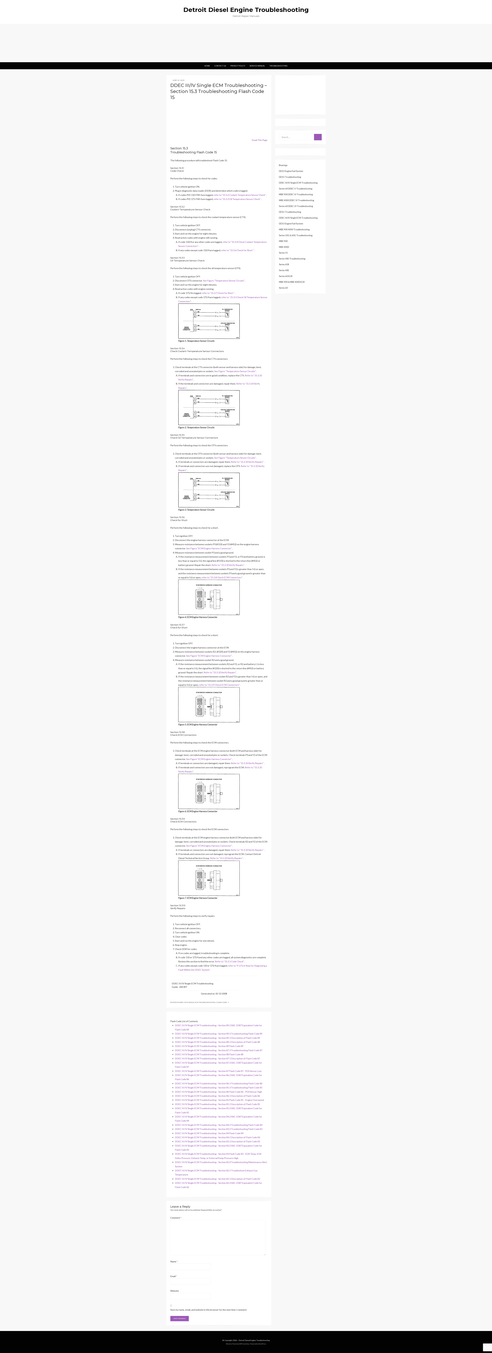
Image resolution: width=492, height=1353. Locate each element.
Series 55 (283, 252)
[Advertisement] (246, 43)
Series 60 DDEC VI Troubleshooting (296, 206)
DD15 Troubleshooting (290, 177)
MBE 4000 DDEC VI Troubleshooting (296, 200)
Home (207, 66)
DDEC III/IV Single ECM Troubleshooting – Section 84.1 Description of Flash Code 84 (217, 1137)
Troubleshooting (278, 66)
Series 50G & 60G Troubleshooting (295, 235)
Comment (175, 1217)
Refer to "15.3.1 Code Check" (229, 961)
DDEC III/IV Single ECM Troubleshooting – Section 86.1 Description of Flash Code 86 (217, 1095)
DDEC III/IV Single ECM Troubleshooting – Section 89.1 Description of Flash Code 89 (217, 1037)
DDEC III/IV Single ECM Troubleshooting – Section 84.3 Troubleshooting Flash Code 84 (218, 1124)
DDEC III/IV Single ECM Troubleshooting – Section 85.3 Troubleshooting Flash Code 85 (218, 1087)
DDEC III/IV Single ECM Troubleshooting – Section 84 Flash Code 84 (209, 1133)
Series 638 (284, 264)
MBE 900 (283, 241)
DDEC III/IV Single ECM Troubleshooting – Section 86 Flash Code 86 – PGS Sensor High (218, 1091)
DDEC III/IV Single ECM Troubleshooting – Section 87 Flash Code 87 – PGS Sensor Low (218, 1071)
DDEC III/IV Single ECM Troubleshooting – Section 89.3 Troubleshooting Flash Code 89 (218, 1033)
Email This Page (259, 140)
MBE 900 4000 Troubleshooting (294, 229)
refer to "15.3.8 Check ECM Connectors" (222, 577)
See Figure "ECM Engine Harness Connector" (209, 548)
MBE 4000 (284, 247)
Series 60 (283, 287)
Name (174, 1261)
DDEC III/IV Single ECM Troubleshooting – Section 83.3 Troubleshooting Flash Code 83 (218, 1129)
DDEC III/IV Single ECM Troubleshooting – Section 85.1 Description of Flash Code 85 (217, 1104)
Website (174, 1290)
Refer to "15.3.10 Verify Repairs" (247, 461)
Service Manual (257, 66)
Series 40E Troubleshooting (292, 258)
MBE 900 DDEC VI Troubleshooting (296, 194)
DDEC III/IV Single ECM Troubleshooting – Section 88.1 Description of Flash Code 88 (217, 1042)
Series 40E (284, 270)
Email (173, 1276)
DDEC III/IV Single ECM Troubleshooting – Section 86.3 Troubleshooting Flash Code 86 (218, 1083)
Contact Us (220, 66)
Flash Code (222, 1002)
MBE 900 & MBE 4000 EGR (292, 282)
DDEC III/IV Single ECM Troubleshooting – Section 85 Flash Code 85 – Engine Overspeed (219, 1100)
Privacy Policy (237, 66)
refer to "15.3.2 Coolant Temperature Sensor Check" (240, 195)
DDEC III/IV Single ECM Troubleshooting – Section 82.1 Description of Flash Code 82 (217, 1178)
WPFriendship (244, 1344)
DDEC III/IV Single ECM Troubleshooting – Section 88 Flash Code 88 (209, 1054)
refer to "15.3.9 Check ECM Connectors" (219, 684)
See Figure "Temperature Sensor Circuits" (224, 280)
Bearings (283, 165)
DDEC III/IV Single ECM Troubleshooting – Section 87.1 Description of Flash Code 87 (217, 1058)
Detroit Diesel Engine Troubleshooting (246, 9)
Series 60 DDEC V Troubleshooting (295, 188)
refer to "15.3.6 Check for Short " (237, 250)
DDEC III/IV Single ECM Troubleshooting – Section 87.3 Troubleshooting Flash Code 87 (218, 1050)
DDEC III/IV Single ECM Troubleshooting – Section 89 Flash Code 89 (209, 1046)
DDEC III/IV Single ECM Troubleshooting (197, 1002)
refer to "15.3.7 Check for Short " (218, 293)
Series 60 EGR (285, 276)
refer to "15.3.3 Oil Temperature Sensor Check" (237, 199)
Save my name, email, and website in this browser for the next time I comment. (208, 1309)
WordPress (262, 1344)
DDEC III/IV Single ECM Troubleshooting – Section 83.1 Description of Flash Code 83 (217, 1141)
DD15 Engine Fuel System (291, 171)
